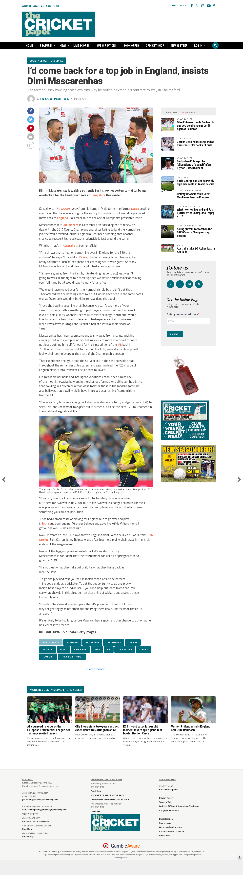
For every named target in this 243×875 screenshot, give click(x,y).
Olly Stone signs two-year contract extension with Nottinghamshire (97, 728)
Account (26, 5)
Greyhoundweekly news (170, 827)
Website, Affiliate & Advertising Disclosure (179, 806)
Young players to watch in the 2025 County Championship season (194, 232)
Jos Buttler (125, 649)
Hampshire (98, 195)
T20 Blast (48, 656)
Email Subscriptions (168, 789)
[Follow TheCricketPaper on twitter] (197, 5)
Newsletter (179, 45)
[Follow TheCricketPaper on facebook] (191, 5)
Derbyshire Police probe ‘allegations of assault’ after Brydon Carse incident (194, 165)
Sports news (165, 823)
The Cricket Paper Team (54, 99)
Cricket (65, 208)
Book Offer (131, 45)
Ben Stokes (92, 642)
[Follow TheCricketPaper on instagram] (202, 5)
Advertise (38, 5)
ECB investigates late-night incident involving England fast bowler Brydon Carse (142, 730)
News (63, 45)
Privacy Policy (166, 798)
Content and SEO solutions (171, 831)
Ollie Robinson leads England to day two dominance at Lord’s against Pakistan (196, 126)
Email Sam (96, 791)
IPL (120, 344)
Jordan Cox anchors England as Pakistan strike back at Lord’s (195, 143)
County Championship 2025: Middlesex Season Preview (193, 195)
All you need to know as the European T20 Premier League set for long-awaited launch (48, 730)
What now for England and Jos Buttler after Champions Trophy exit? (195, 213)
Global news (165, 836)
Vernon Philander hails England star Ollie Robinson (190, 728)
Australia (69, 245)
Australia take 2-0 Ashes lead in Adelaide (196, 250)
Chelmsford (71, 224)
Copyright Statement (169, 810)
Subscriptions (106, 45)
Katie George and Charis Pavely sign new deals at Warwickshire (195, 182)
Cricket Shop (155, 45)
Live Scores (81, 45)
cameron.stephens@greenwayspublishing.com (44, 810)
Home (29, 45)
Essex (135, 208)
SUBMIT (175, 333)
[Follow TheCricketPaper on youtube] (208, 5)
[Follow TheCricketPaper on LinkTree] (214, 6)
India (45, 523)
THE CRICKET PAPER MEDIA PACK (107, 795)
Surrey (143, 649)
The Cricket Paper (71, 656)
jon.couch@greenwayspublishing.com (40, 800)
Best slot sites (166, 819)
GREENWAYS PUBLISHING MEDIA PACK (110, 800)
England (62, 218)
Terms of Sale (165, 802)
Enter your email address (182, 314)
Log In (198, 45)
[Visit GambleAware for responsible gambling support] (125, 846)
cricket (132, 642)
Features (46, 45)
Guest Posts (52, 5)
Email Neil (95, 811)
